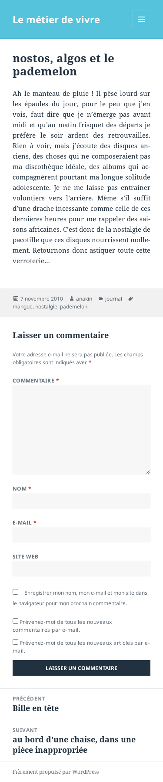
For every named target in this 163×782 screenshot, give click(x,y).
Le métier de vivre (56, 19)
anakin (84, 298)
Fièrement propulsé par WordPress (56, 771)
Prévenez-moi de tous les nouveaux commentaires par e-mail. (62, 625)
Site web (26, 556)
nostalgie (46, 306)
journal (113, 298)
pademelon (73, 306)
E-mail (25, 522)
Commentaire (36, 380)
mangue (23, 306)
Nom (22, 488)
